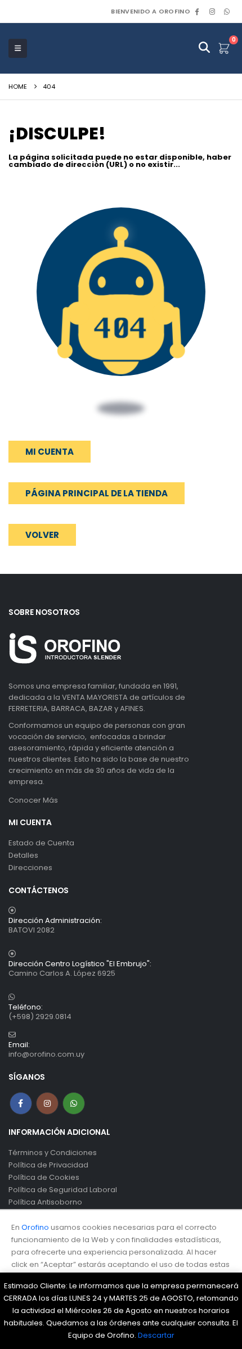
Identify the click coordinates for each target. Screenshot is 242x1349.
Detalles (23, 855)
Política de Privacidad (48, 1165)
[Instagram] (212, 11)
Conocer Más (33, 800)
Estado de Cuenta (41, 843)
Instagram (47, 1103)
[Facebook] (197, 11)
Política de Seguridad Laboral (62, 1189)
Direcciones (30, 867)
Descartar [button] (156, 1335)
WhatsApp (227, 11)
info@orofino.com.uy (46, 1054)
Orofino (35, 1227)
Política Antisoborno (45, 1202)
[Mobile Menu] (17, 48)
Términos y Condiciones (52, 1152)
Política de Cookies (43, 1177)
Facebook (21, 1103)
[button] (42, 535)
